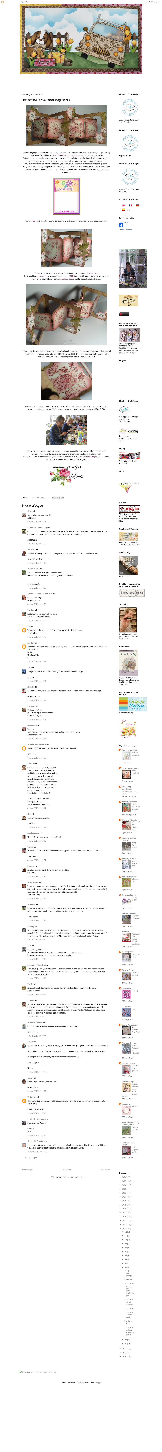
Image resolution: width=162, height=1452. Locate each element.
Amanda (31, 904)
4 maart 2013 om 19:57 (36, 860)
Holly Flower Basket (134, 845)
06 (126, 1255)
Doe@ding (126, 988)
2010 (124, 1356)
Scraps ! (125, 932)
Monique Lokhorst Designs (130, 839)
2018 (124, 1209)
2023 (124, 1189)
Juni (133, 1009)
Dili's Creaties (33, 569)
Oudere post (106, 1170)
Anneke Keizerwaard (36, 744)
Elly (29, 668)
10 (126, 1240)
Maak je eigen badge (125, 229)
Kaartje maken (128, 1063)
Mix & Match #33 (134, 863)
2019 (124, 1205)
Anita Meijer (32, 882)
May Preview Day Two (135, 1029)
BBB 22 (135, 1106)
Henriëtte (31, 549)
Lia (28, 626)
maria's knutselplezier (36, 1119)
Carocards (126, 1007)
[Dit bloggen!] (55, 497)
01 (126, 1344)
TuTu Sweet (129, 1308)
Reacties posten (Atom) (72, 1177)
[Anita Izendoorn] (121, 227)
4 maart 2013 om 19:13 (36, 841)
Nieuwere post (27, 1170)
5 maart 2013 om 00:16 (36, 978)
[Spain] (122, 210)
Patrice (30, 984)
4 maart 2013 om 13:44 (36, 662)
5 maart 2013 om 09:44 (36, 1036)
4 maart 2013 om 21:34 (36, 876)
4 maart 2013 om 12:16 (36, 563)
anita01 (30, 1000)
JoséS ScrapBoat (129, 877)
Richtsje (30, 687)
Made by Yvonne (129, 913)
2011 (124, 1353)
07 (126, 1252)
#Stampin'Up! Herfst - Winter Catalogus (136, 939)
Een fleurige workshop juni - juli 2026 (130, 791)
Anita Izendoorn (124, 222)
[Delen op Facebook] (60, 497)
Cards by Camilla (129, 820)
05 (126, 1259)
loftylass (30, 643)
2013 (124, 1228)
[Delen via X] (58, 497)
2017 (124, 1213)
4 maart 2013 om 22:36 (36, 920)
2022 (124, 1193)
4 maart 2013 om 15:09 (36, 719)
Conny (30, 1078)
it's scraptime (127, 952)
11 (126, 1236)
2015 (124, 1220)
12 (126, 1232)
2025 (124, 1181)
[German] (136, 206)
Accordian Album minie (128, 1314)
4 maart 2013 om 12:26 (36, 588)
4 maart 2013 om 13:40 (36, 637)
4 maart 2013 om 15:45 (36, 739)
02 (126, 1340)
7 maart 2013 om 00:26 (36, 1113)
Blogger (98, 1383)
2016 (124, 1216)
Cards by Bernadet (130, 768)
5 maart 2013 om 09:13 (36, 995)
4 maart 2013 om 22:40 (36, 940)
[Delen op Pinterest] (63, 497)
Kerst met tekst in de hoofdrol (136, 806)
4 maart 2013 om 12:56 (36, 604)
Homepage (67, 1170)
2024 (124, 1185)
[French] (129, 206)
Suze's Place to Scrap (128, 1144)
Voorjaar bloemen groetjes (128, 1273)
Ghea (29, 511)
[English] (122, 206)
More (128, 210)
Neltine (30, 1042)
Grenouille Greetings (36, 1141)
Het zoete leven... (129, 1043)
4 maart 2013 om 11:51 (36, 522)
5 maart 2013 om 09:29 (36, 1017)
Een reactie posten (32, 1157)
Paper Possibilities (129, 1025)
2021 (124, 1197)
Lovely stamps (128, 1081)
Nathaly (30, 926)
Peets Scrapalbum (129, 750)
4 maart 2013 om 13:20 (36, 621)
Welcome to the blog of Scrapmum (130, 1123)
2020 (124, 1201)
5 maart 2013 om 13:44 (36, 1072)
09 (126, 1244)
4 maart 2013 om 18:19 (36, 827)
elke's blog (126, 786)
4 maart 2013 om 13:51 (36, 681)
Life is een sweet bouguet (128, 1302)
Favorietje (128, 1279)
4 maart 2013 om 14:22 (36, 700)
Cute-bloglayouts (129, 895)
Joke (29, 946)
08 (126, 1248)
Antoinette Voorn (34, 1022)
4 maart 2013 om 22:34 (36, 898)
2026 (124, 1177)
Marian (30, 610)
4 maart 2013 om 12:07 (36, 544)
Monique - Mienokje (36, 965)
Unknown (31, 1097)
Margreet (31, 706)
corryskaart (32, 725)
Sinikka (30, 866)
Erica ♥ (30, 764)
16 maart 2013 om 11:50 (37, 1152)
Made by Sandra (129, 859)
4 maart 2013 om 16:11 (36, 808)
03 (126, 1267)
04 (126, 1263)
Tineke (30, 847)
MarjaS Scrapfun (129, 802)
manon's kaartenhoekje (37, 527)
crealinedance (33, 833)
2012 (124, 1349)
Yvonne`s (126, 1104)
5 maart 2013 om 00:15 (36, 959)
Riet (29, 814)
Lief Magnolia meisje (135, 1149)
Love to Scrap (128, 970)
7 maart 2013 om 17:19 (36, 1135)
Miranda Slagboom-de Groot (39, 594)
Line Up (135, 990)
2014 (124, 1224)
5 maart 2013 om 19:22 (36, 1091)
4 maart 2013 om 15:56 (36, 758)
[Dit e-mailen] (53, 497)
